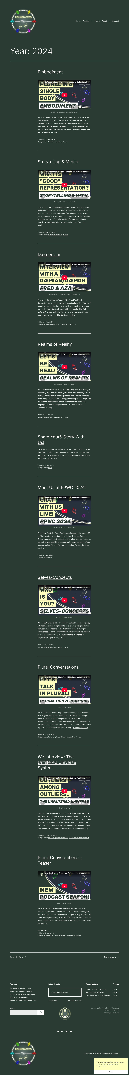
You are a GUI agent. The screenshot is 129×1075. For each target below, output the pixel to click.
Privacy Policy (89, 1053)
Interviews (51, 324)
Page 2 (22, 957)
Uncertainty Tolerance (59, 992)
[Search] (40, 1012)
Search (12, 1008)
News (97, 21)
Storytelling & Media (58, 161)
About (104, 21)
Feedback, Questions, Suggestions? (23, 1000)
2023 (115, 995)
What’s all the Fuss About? (19, 997)
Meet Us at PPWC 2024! (62, 487)
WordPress (114, 1053)
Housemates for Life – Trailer (20, 988)
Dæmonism (49, 254)
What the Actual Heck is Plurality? (22, 994)
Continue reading (49, 132)
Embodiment (50, 71)
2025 (115, 989)
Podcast (86, 21)
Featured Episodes (54, 737)
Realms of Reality (55, 344)
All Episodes (52, 1000)
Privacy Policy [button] (101, 1066)
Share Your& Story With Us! (96, 989)
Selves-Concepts (55, 577)
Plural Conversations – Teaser (21, 991)
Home (78, 21)
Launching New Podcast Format (98, 995)
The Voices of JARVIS (111, 1010)
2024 (115, 992)
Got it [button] (110, 1072)
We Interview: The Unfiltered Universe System (57, 762)
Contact (115, 21)
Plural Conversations (55, 142)
